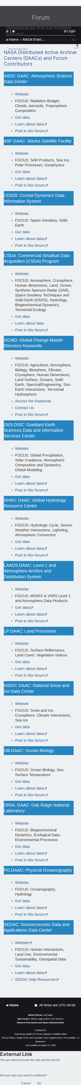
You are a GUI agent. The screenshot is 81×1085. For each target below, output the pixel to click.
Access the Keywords (33, 401)
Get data (22, 117)
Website (22, 94)
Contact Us (24, 408)
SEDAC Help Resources (35, 979)
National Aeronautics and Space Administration (40, 1022)
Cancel (26, 1083)
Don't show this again (18, 49)
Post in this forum (29, 131)
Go (39, 1083)
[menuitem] (36, 1005)
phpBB (29, 1034)
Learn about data (29, 124)
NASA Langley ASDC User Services (47, 1019)
